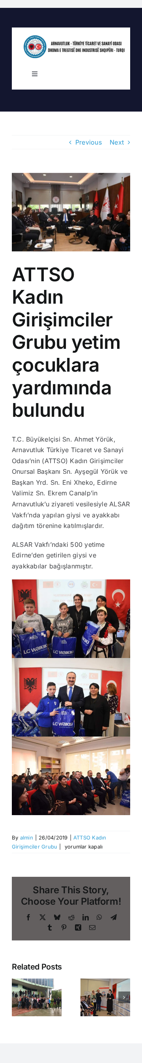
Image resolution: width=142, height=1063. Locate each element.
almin (26, 837)
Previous (88, 142)
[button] (18, 997)
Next (117, 142)
